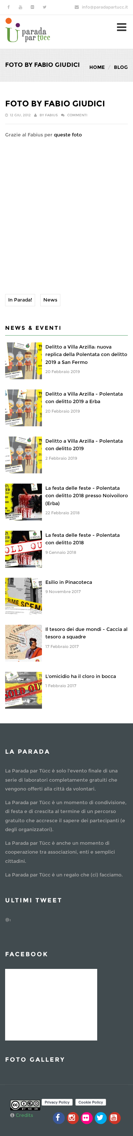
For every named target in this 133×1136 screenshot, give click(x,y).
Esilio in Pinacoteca (68, 582)
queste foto (68, 135)
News (50, 300)
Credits (24, 1115)
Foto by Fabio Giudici (55, 103)
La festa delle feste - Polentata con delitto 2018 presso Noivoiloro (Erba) (86, 495)
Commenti (77, 115)
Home (97, 67)
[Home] (27, 29)
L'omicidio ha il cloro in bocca (80, 676)
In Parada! (20, 300)
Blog (121, 67)
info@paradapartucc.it (105, 7)
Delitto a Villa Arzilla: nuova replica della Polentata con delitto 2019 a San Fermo (86, 354)
